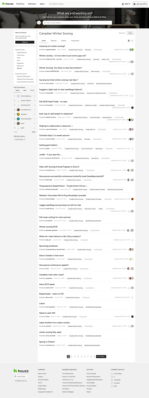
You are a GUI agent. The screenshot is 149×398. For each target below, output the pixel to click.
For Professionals (67, 373)
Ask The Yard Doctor (87, 148)
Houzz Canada (91, 373)
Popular (63, 41)
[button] (77, 23)
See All (19, 68)
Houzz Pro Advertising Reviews (72, 383)
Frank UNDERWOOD (52, 71)
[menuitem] (21, 3)
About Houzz (42, 373)
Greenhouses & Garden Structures (96, 93)
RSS (115, 386)
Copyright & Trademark (45, 392)
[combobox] (79, 4)
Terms (40, 383)
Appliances (20, 63)
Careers (40, 377)
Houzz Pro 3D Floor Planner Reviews (73, 386)
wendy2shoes (50, 259)
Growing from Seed (90, 208)
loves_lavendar (50, 336)
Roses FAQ (90, 83)
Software (32, 4)
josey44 (48, 326)
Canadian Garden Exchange (107, 105)
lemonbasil (49, 105)
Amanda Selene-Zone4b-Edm (55, 249)
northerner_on (50, 170)
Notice (46, 380)
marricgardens (50, 307)
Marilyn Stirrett (51, 117)
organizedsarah (51, 49)
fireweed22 (49, 93)
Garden (101, 208)
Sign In (89, 392)
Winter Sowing (95, 71)
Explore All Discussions (23, 76)
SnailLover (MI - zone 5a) (54, 59)
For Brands (65, 389)
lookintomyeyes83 (52, 189)
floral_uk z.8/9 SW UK (53, 158)
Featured (53, 41)
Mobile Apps (42, 389)
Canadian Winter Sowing (75, 49)
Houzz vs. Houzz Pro (68, 377)
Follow (130, 33)
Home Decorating (95, 117)
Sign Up (24, 42)
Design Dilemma (22, 52)
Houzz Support (91, 386)
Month (32, 90)
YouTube (117, 383)
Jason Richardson (51, 129)
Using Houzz (20, 55)
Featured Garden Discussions (25, 82)
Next (33, 132)
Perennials (88, 49)
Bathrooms (20, 66)
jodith (48, 148)
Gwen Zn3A (50, 288)
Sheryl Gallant (50, 199)
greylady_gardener (52, 230)
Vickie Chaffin (50, 139)
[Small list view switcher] (128, 40)
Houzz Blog (117, 373)
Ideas (42, 4)
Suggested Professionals (94, 380)
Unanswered (75, 41)
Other (18, 58)
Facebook (117, 380)
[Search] (51, 4)
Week (24, 90)
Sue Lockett (50, 83)
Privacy (40, 380)
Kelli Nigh (49, 180)
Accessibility (91, 383)
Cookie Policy (42, 386)
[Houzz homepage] (8, 3)
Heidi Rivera (50, 208)
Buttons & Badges (68, 392)
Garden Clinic (105, 59)
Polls (18, 60)
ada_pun (48, 240)
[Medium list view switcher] (132, 40)
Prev (16, 132)
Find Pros (20, 4)
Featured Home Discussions (25, 79)
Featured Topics (20, 49)
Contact (89, 389)
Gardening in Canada (91, 105)
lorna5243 (49, 221)
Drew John (49, 297)
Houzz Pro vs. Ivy (67, 380)
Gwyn (48, 316)
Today (17, 90)
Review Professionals (93, 377)
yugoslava (49, 278)
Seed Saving (98, 148)
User (47, 268)
